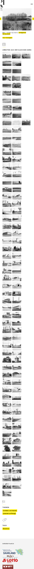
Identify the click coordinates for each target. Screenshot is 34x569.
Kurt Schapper (7, 38)
